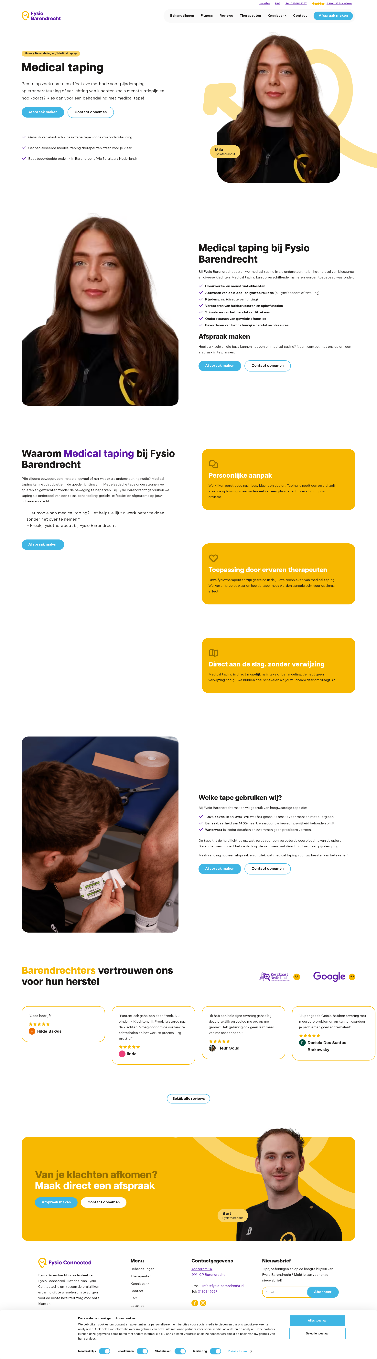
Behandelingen (182, 16)
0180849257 (207, 1292)
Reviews (226, 16)
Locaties (264, 3)
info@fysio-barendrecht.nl (223, 1286)
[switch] (142, 1351)
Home (28, 53)
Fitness (207, 16)
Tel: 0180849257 (296, 3)
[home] (41, 16)
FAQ (277, 3)
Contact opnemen (91, 112)
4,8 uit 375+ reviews (339, 3)
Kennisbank (277, 16)
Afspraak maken (333, 16)
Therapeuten (250, 16)
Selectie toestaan (317, 1333)
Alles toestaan (317, 1320)
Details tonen (237, 1351)
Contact (300, 16)
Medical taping (67, 53)
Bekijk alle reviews (188, 1098)
